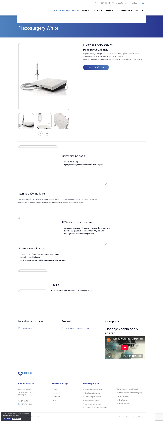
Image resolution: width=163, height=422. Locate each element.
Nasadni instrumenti (92, 400)
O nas (109, 10)
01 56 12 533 (26, 401)
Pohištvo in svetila (123, 404)
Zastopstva (124, 10)
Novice (98, 10)
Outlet (140, 10)
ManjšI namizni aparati (93, 404)
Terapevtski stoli (123, 396)
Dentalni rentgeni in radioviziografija (129, 393)
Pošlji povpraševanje (96, 67)
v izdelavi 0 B (26, 328)
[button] (40, 134)
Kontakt (134, 3)
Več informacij (16, 418)
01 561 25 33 (104, 3)
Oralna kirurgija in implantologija (96, 407)
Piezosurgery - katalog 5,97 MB (77, 328)
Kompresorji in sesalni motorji (127, 389)
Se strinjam (7, 418)
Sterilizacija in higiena (92, 393)
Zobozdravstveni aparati (93, 389)
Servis (85, 10)
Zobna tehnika (122, 400)
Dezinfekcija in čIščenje (93, 397)
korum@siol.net (121, 3)
